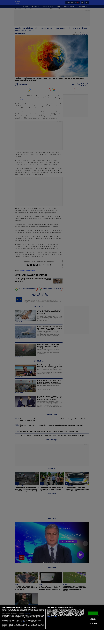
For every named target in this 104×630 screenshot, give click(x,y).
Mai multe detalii (28, 613)
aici (23, 621)
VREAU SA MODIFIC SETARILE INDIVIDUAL (92, 618)
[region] (52, 617)
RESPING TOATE (93, 623)
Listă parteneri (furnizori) (52, 616)
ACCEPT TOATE (93, 613)
